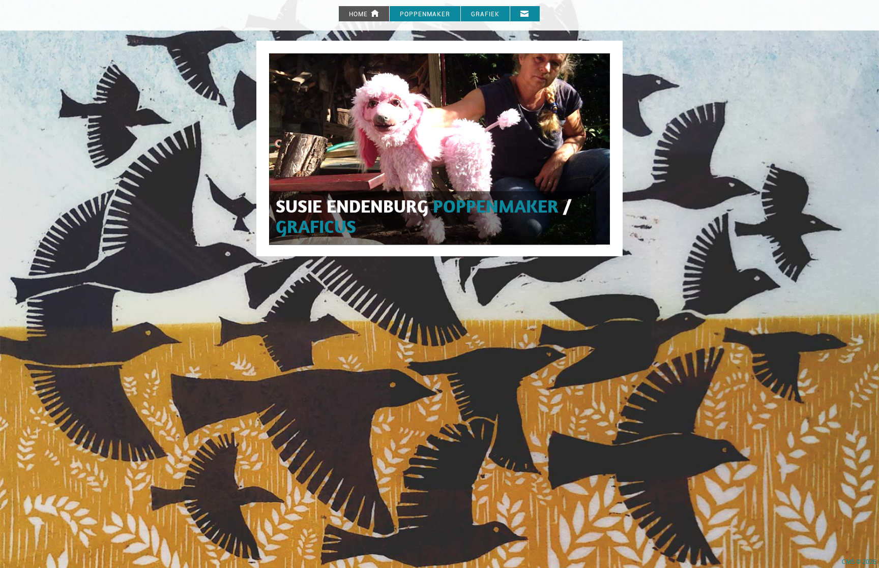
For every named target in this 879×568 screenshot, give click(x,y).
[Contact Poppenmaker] (525, 13)
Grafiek (485, 14)
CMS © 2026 (859, 562)
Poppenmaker (425, 14)
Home (359, 14)
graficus (316, 228)
